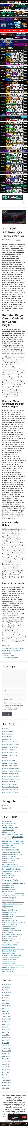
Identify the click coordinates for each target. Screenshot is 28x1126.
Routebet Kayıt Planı (8, 760)
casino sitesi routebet (11, 648)
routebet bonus (15, 852)
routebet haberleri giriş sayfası (8, 893)
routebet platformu (20, 922)
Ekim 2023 (5, 1040)
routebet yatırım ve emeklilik (18, 949)
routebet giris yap (7, 877)
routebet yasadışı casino (8, 947)
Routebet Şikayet (7, 731)
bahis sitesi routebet (9, 823)
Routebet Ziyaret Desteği (10, 787)
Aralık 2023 (5, 1035)
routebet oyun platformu (20, 916)
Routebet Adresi (7, 736)
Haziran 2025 (6, 992)
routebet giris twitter (8, 875)
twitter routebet (20, 967)
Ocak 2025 (5, 1000)
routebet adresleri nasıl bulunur (18, 843)
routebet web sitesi (7, 940)
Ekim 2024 (5, 1008)
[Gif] (14, 82)
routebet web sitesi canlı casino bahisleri (10, 942)
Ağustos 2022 (6, 1077)
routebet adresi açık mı (6, 843)
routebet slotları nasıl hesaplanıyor (9, 928)
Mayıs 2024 (6, 1021)
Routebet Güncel (7, 734)
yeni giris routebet (7, 971)
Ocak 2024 (5, 1032)
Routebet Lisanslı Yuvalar (10, 789)
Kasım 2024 (6, 1006)
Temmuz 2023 (6, 1048)
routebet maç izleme (8, 908)
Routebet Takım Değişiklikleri (11, 776)
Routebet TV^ (16, 936)
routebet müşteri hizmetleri (9, 912)
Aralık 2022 (5, 1067)
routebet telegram (7, 932)
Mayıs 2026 (6, 987)
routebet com (5, 871)
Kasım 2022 (6, 1069)
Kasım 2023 (6, 1037)
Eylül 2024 (5, 1011)
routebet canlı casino (8, 860)
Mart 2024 (5, 1027)
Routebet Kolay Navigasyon (11, 779)
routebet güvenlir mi (9, 891)
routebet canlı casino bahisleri (8, 862)
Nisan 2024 (6, 1024)
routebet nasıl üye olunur (8, 916)
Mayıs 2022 (6, 1085)
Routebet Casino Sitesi (11, 869)
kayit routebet (17, 837)
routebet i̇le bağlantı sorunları (8, 900)
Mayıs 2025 (6, 995)
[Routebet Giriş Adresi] (12, 197)
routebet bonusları (7, 854)
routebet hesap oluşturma (8, 895)
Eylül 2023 (5, 1043)
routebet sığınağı (17, 930)
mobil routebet (6, 839)
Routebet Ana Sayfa (8, 750)
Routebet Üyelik (15, 957)
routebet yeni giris (7, 955)
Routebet (7, 646)
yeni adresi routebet (8, 969)
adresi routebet (7, 821)
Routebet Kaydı (9, 655)
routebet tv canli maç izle (12, 934)
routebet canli (17, 854)
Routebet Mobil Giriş (9, 910)
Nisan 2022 (5, 1088)
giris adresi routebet (8, 830)
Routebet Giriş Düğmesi (9, 755)
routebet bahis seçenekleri (9, 847)
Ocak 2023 (5, 1064)
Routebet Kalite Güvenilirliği (11, 768)
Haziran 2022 (6, 1083)
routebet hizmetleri (20, 895)
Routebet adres (7, 841)
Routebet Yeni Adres (9, 951)
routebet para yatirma (9, 920)
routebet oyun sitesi (7, 918)
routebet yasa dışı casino (7, 949)
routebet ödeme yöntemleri (9, 963)
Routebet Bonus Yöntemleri (10, 765)
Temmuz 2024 (6, 1016)
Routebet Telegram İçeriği (10, 773)
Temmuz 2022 (6, 1080)
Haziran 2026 (6, 984)
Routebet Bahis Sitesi (10, 850)
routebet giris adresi (14, 871)
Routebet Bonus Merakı (9, 763)
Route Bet (5, 728)
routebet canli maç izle (9, 856)
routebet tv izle (6, 936)
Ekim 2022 (5, 1072)
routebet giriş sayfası (6, 883)
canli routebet (7, 825)
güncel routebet (7, 837)
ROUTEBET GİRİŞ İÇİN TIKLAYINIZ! (14, 30)
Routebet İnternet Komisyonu (11, 771)
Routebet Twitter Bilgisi (9, 781)
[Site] (14, 51)
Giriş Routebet (6, 834)
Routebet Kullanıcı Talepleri (10, 744)
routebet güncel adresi (8, 887)
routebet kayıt (6, 904)
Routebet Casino (6, 866)
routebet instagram (9, 898)
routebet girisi (7, 873)
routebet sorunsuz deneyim (7, 930)
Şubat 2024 (6, 1029)
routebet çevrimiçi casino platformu (9, 959)
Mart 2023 (5, 1059)
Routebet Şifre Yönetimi (9, 784)
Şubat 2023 (6, 1061)
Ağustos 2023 (6, 1045)
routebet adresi (18, 841)
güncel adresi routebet (17, 834)
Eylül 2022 (5, 1075)
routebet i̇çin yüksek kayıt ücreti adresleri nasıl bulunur (13, 902)
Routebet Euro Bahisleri (9, 742)
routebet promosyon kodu (10, 924)
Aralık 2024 (5, 1003)
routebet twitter (7, 938)
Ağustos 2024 (6, 1013)
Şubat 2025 (6, 998)
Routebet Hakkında (20, 893)
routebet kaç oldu (16, 904)
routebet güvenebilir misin (8, 889)
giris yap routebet (9, 832)
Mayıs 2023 (6, 1053)
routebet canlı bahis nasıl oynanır (10, 858)
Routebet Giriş (6, 739)
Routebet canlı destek (10, 865)
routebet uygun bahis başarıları (18, 938)
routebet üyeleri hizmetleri (7, 965)
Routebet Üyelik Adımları (10, 752)
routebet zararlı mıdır (6, 957)
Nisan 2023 (6, 1056)
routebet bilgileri (5, 852)
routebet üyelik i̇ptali (18, 965)
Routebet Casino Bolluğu (10, 792)
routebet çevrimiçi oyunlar (9, 961)
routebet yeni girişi (17, 955)
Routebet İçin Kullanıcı (11, 657)
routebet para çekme (8, 922)
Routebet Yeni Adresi (8, 953)
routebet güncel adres (8, 885)
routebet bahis (8, 845)
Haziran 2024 (6, 1019)
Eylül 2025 (5, 990)
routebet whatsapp (9, 945)
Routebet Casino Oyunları (18, 866)
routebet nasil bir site (7, 914)
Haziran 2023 (6, 1051)
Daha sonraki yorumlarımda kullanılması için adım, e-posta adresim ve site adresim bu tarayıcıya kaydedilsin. (13, 706)
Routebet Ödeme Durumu (10, 747)
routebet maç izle (7, 906)
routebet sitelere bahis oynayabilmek (9, 926)
